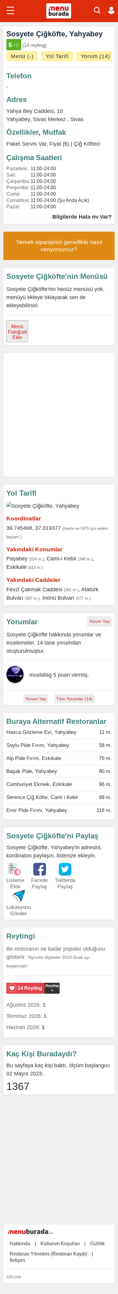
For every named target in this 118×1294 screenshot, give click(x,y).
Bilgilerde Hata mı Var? (82, 217)
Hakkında (20, 1243)
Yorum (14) (95, 56)
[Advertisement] (59, 415)
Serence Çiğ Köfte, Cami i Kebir (42, 797)
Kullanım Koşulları (60, 1243)
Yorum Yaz (99, 621)
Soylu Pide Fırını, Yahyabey (37, 745)
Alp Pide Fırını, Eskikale (33, 758)
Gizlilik (97, 1243)
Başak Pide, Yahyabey (31, 771)
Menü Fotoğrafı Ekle (17, 332)
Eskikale (16, 567)
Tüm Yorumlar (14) (74, 698)
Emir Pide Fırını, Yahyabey (36, 810)
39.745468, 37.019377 (33, 528)
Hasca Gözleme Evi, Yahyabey (41, 732)
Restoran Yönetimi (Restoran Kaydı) (48, 1253)
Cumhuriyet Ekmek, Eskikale (39, 784)
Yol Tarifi (57, 56)
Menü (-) (22, 56)
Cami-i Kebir (62, 559)
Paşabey (17, 559)
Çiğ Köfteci (87, 144)
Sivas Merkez (50, 119)
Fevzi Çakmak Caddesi (34, 589)
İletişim (17, 1260)
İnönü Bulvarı (58, 598)
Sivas (77, 119)
